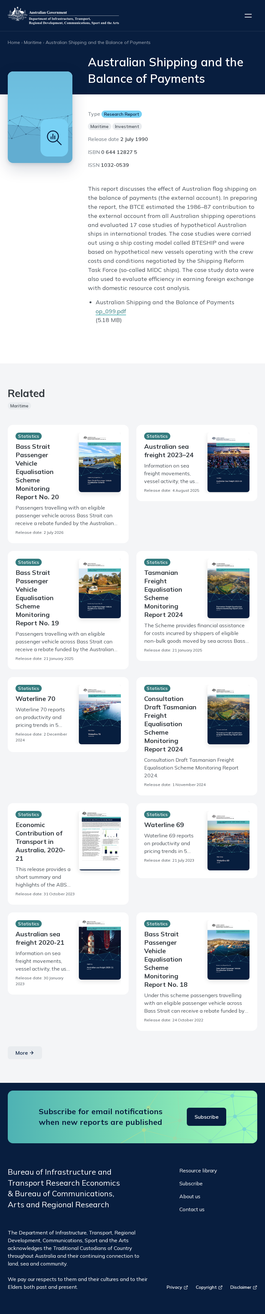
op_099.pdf (111, 311)
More (22, 1053)
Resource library (198, 1170)
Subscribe (206, 1117)
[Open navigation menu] (248, 15)
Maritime (33, 42)
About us (189, 1196)
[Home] (63, 15)
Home (14, 42)
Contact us (192, 1209)
